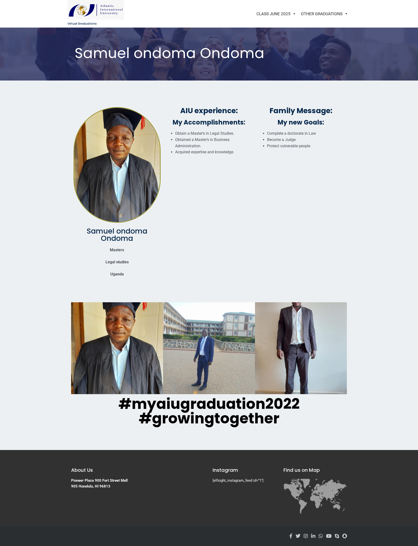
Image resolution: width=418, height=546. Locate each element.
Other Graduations (322, 13)
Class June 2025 (273, 13)
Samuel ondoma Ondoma (117, 234)
